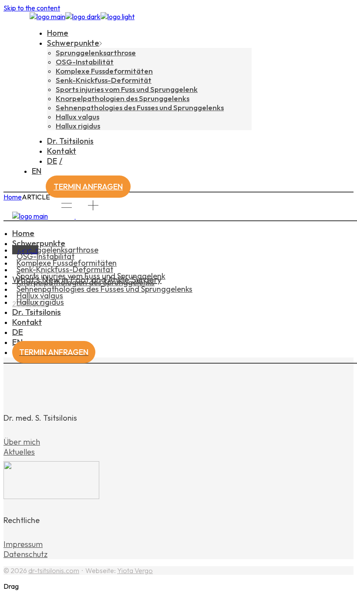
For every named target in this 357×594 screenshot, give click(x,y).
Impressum (23, 544)
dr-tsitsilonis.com (53, 570)
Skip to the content (31, 7)
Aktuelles (19, 452)
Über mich (21, 442)
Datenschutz (25, 554)
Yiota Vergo (135, 570)
